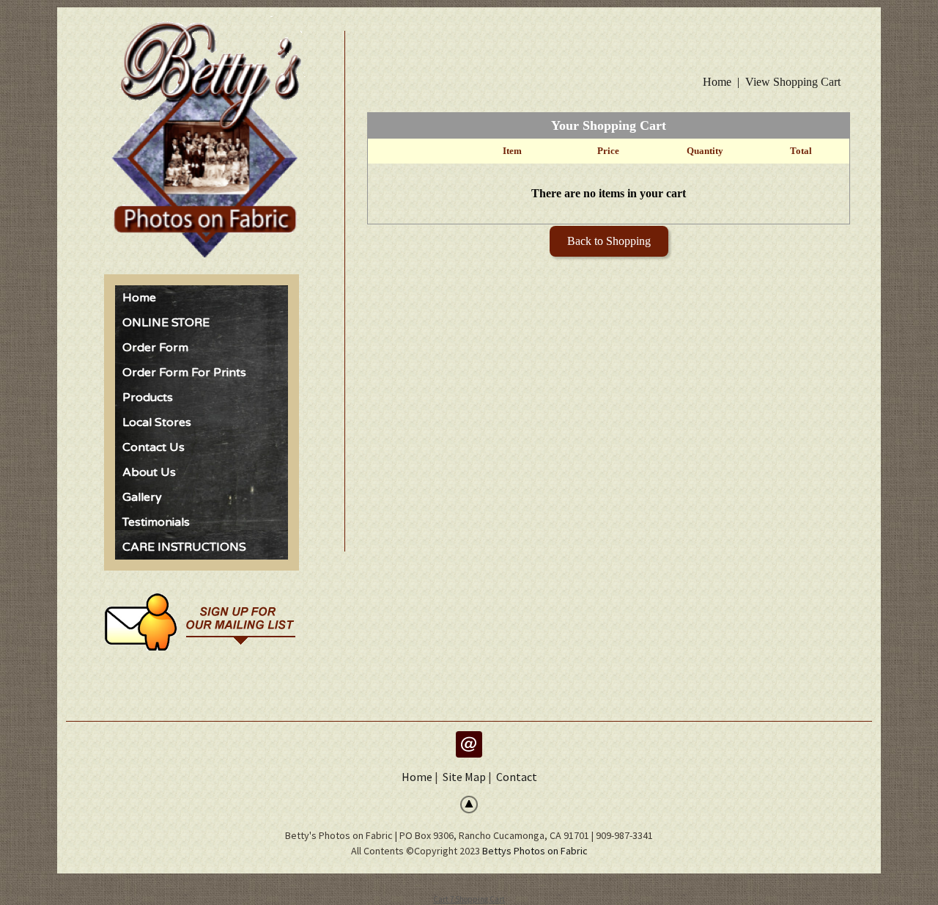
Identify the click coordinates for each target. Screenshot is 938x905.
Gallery (142, 497)
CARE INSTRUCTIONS (184, 547)
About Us (149, 472)
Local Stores (156, 422)
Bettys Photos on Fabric (535, 850)
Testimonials (156, 522)
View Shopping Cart (793, 82)
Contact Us (153, 447)
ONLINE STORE (166, 322)
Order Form (155, 347)
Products (147, 397)
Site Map (464, 776)
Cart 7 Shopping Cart (469, 899)
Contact (516, 776)
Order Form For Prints (184, 372)
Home (139, 297)
